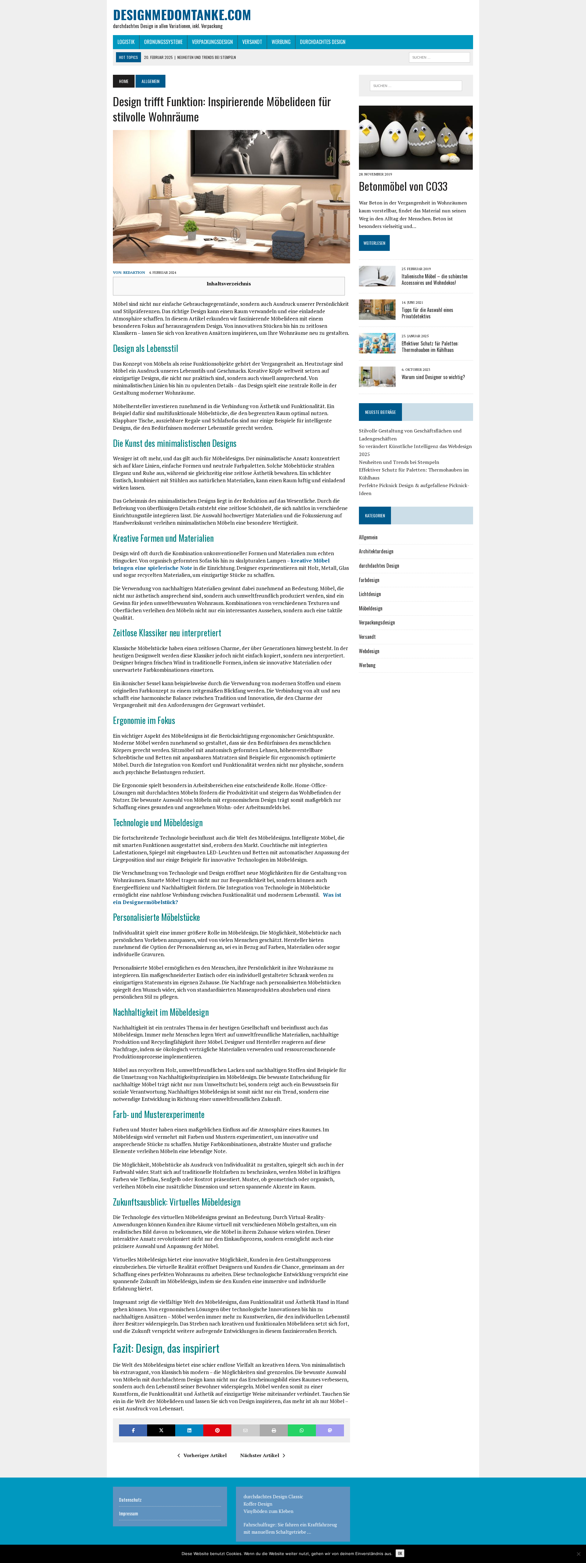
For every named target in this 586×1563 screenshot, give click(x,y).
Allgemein (368, 537)
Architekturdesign (376, 551)
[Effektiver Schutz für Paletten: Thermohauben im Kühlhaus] (377, 349)
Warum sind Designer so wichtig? (433, 377)
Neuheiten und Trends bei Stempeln (399, 462)
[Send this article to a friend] (245, 1430)
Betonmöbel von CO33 (403, 186)
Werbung (281, 41)
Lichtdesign (370, 594)
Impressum (128, 1513)
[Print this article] (274, 1430)
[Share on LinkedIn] (189, 1430)
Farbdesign (369, 580)
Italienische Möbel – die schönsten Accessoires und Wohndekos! (435, 279)
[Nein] (578, 1554)
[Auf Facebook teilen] (133, 1430)
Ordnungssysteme (163, 41)
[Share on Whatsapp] (302, 1430)
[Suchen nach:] (416, 86)
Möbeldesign (370, 608)
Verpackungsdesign (212, 41)
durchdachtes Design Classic (273, 1496)
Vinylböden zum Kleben (268, 1511)
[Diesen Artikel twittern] (161, 1430)
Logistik (126, 41)
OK (400, 1553)
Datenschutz (130, 1499)
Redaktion (134, 272)
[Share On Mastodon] (330, 1430)
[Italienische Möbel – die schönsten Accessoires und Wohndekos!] (377, 282)
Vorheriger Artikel (205, 1455)
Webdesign (369, 651)
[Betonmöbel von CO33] (416, 165)
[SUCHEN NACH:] (439, 56)
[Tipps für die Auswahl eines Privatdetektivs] (377, 315)
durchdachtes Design (322, 41)
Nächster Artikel (259, 1455)
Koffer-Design (258, 1504)
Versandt (252, 41)
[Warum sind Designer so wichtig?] (377, 382)
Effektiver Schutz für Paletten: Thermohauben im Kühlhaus (430, 346)
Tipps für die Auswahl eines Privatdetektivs (427, 313)
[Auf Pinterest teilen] (217, 1430)
